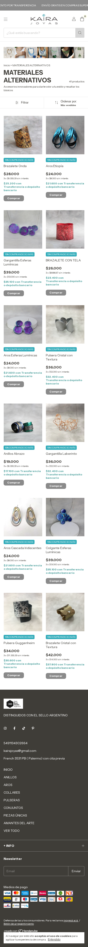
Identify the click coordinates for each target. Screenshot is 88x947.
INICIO (8, 770)
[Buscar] (79, 33)
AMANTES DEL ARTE (19, 823)
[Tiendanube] (21, 932)
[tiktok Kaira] (23, 728)
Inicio (7, 65)
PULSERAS (12, 800)
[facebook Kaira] (14, 728)
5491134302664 (16, 743)
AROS (8, 785)
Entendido (54, 939)
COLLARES (12, 792)
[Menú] (6, 19)
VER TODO (12, 831)
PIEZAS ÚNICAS (15, 815)
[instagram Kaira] (5, 728)
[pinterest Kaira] (33, 728)
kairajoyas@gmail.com (20, 751)
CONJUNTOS (13, 808)
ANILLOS (10, 777)
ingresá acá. (71, 920)
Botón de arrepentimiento (19, 923)
